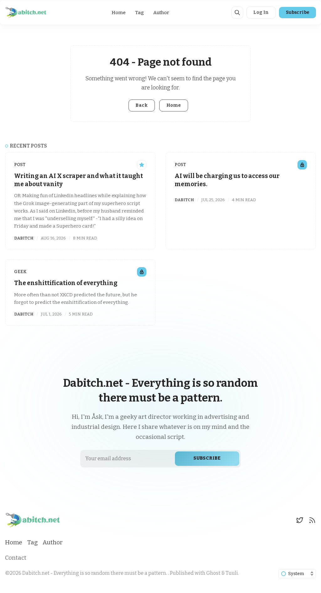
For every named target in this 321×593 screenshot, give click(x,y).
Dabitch (24, 238)
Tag (139, 12)
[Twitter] (299, 520)
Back (141, 105)
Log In (261, 12)
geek (20, 271)
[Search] (237, 12)
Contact (15, 557)
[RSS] (312, 520)
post (19, 164)
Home (119, 12)
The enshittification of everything (65, 283)
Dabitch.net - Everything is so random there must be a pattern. (95, 573)
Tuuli (232, 573)
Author (161, 12)
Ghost (213, 573)
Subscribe (297, 12)
